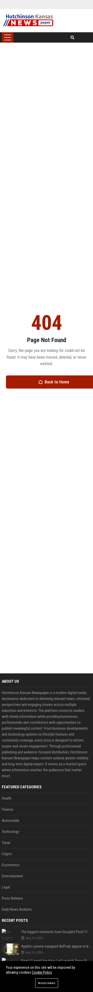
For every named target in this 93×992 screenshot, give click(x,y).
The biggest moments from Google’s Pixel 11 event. (56, 932)
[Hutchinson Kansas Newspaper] (28, 20)
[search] (72, 37)
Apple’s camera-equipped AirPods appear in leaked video (56, 946)
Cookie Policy (42, 972)
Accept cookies (46, 983)
